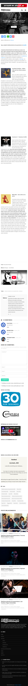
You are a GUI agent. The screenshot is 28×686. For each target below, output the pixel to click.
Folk (18, 491)
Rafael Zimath (4, 668)
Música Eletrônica (6, 498)
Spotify (24, 45)
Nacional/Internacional (6, 648)
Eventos (4, 642)
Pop (13, 500)
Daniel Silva (11, 296)
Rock (16, 503)
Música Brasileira (6, 496)
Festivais (12, 491)
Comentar (5, 379)
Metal (16, 493)
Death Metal (5, 491)
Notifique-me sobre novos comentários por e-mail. (13, 383)
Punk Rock (20, 500)
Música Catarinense (17, 496)
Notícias (13, 26)
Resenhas (5, 646)
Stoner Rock (23, 503)
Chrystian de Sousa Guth (7, 675)
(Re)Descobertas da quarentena (11, 291)
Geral (4, 640)
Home (2, 634)
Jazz (10, 493)
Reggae (9, 503)
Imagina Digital (18, 684)
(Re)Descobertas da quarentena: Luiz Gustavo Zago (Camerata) (11, 602)
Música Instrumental (16, 498)
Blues (19, 489)
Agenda (2, 636)
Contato (2, 655)
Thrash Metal (5, 505)
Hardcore (4, 493)
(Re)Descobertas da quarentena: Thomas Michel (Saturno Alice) (13, 536)
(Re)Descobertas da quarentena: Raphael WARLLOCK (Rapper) (13, 569)
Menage (21, 59)
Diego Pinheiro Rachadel (7, 672)
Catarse (12, 40)
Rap (3, 503)
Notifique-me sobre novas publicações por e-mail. (13, 385)
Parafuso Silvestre (6, 500)
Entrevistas (5, 644)
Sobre (2, 653)
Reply (8, 327)
